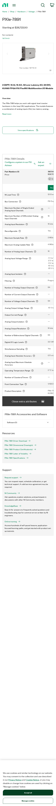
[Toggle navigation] (14, 5)
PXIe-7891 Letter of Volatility (16, 453)
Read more (6, 114)
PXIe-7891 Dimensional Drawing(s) (19, 445)
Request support (11, 477)
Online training (11, 521)
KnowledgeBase (11, 506)
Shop (12, 11)
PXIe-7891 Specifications (15, 458)
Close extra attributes (24, 401)
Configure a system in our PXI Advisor (18, 164)
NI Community (10, 493)
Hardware (21, 11)
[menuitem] (43, 5)
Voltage (31, 11)
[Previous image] (7, 54)
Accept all (28, 792)
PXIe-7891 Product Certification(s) (19, 449)
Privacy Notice (15, 779)
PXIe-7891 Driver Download (16, 441)
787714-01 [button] (5, 38)
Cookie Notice (32, 779)
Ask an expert (41, 164)
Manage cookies (28, 800)
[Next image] (48, 54)
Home (4, 11)
